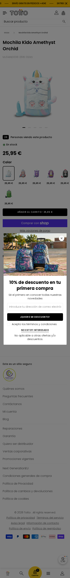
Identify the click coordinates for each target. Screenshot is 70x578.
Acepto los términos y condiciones (34, 324)
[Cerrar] (61, 238)
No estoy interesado (35, 330)
